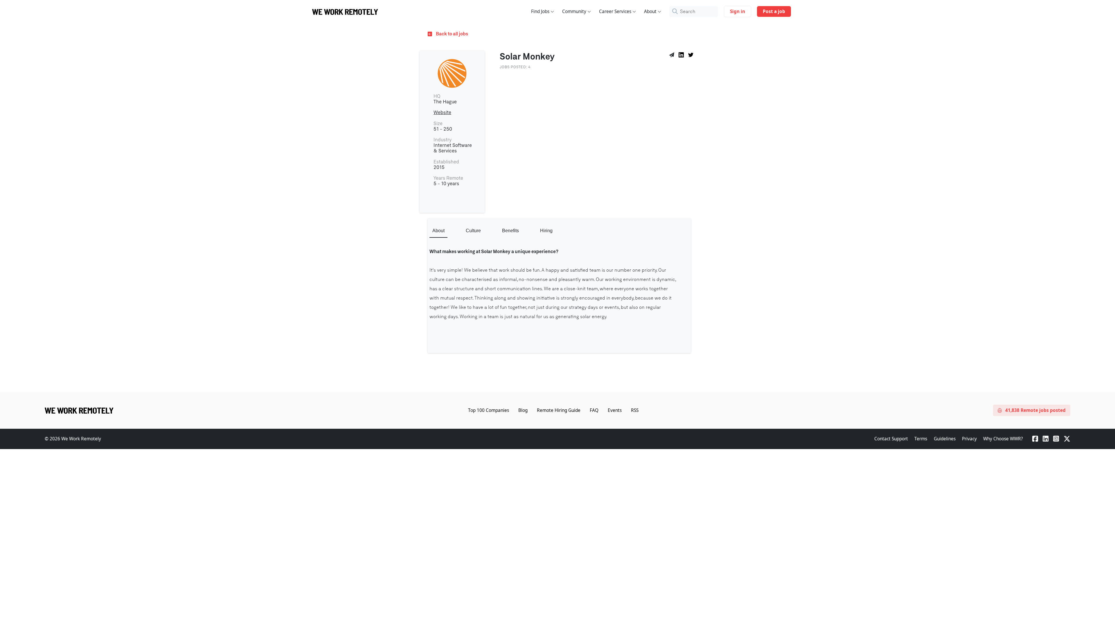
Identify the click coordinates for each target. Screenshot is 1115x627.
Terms (920, 439)
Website (442, 112)
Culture (473, 230)
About (650, 11)
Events (615, 410)
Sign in (737, 11)
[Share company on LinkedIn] (682, 55)
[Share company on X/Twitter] (691, 55)
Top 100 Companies (488, 410)
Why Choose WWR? (1003, 439)
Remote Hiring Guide (558, 410)
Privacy (969, 439)
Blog (523, 410)
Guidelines (945, 439)
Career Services (615, 11)
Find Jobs (540, 11)
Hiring (546, 230)
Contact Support (891, 439)
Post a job (774, 11)
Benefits (510, 230)
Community (574, 11)
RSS (635, 410)
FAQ (594, 410)
